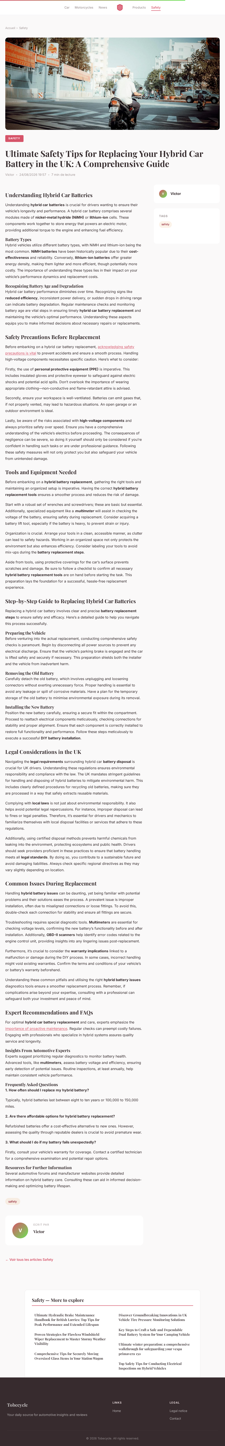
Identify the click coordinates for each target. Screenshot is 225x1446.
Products (139, 7)
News (103, 7)
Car (66, 7)
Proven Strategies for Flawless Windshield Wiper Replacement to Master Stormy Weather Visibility (70, 1339)
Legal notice (178, 1411)
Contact (175, 1418)
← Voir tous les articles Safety (29, 1259)
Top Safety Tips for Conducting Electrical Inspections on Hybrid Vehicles (150, 1365)
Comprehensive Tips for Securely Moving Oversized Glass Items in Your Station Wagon (68, 1356)
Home (116, 1411)
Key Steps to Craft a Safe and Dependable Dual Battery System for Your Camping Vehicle (154, 1332)
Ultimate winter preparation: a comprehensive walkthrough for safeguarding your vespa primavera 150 (154, 1349)
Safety (156, 7)
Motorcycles (84, 7)
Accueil (10, 28)
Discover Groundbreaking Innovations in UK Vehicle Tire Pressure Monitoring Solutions (153, 1317)
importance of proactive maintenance (36, 1028)
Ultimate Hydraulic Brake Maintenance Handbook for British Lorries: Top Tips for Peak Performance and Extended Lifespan (67, 1320)
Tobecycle (17, 1405)
